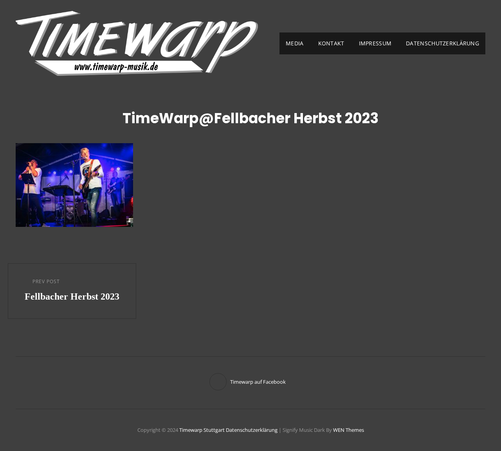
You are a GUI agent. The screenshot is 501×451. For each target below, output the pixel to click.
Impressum (375, 43)
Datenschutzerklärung (442, 43)
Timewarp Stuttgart (202, 429)
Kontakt (331, 43)
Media (294, 43)
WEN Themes (348, 429)
